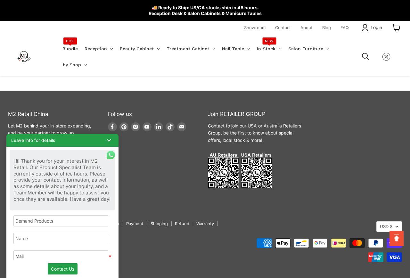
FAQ (344, 27)
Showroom (255, 27)
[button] (62, 140)
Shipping (159, 223)
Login (376, 27)
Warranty (205, 223)
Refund (182, 223)
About (306, 27)
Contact (283, 27)
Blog (326, 27)
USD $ (386, 226)
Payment (135, 223)
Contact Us (62, 269)
